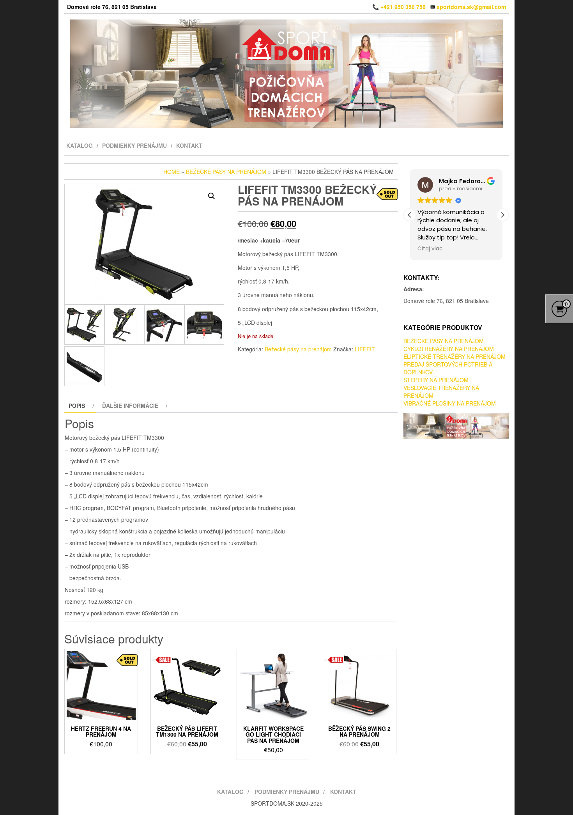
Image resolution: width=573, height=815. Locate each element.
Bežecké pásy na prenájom (226, 171)
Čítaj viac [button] (429, 248)
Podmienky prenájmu (134, 145)
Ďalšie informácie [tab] (130, 405)
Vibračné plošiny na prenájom (449, 403)
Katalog (79, 145)
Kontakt (189, 145)
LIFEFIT (365, 349)
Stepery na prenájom (436, 380)
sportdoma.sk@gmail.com (471, 7)
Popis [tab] (77, 405)
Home (171, 171)
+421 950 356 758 (403, 7)
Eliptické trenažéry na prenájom (454, 356)
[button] (212, 196)
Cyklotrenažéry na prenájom (448, 349)
